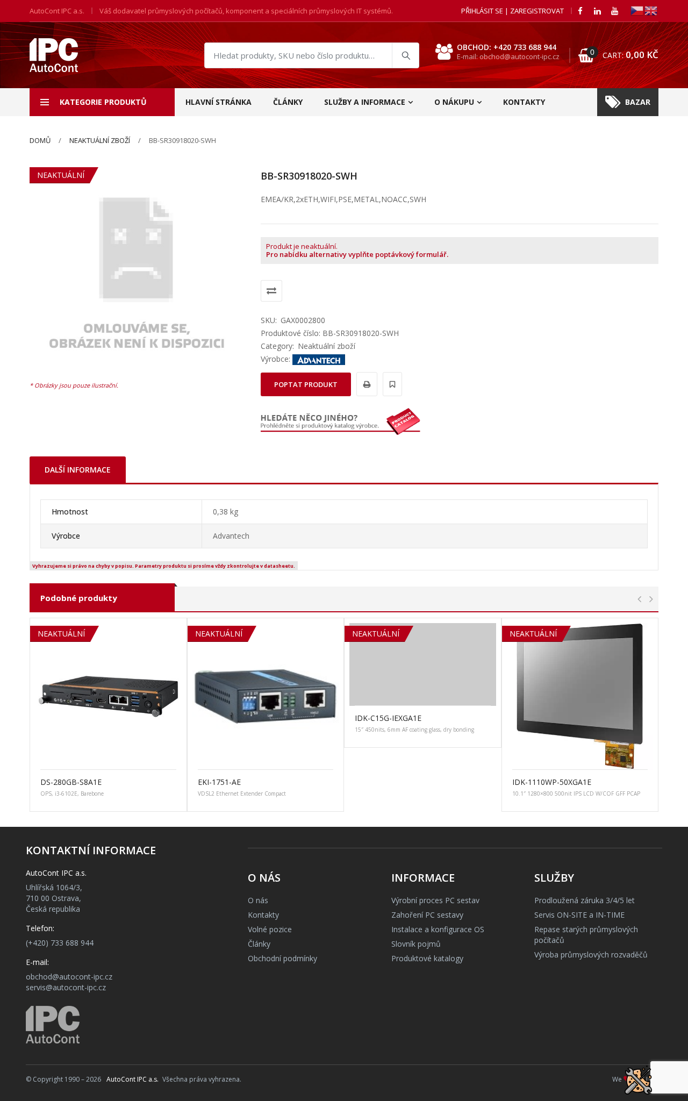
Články (288, 102)
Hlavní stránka (218, 102)
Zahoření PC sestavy (427, 915)
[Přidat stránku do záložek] (390, 384)
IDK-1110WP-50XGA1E (551, 782)
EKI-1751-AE (219, 782)
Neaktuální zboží (99, 140)
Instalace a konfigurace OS (437, 929)
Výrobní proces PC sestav (435, 900)
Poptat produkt (306, 384)
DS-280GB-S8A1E (71, 782)
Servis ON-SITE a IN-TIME (579, 915)
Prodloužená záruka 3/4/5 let (584, 900)
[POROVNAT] (271, 291)
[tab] (78, 469)
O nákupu (454, 102)
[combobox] (312, 55)
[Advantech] (318, 359)
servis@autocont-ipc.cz (66, 987)
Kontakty (524, 102)
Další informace (78, 469)
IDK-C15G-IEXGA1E (388, 718)
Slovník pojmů (416, 944)
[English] (651, 10)
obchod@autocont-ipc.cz (69, 976)
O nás (258, 900)
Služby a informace (364, 102)
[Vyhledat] (405, 55)
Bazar (637, 102)
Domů (40, 140)
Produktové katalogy (427, 958)
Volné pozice (270, 929)
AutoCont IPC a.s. (132, 1079)
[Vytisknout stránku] (365, 384)
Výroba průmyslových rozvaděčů (591, 954)
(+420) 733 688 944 (60, 943)
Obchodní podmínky (282, 958)
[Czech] (637, 10)
